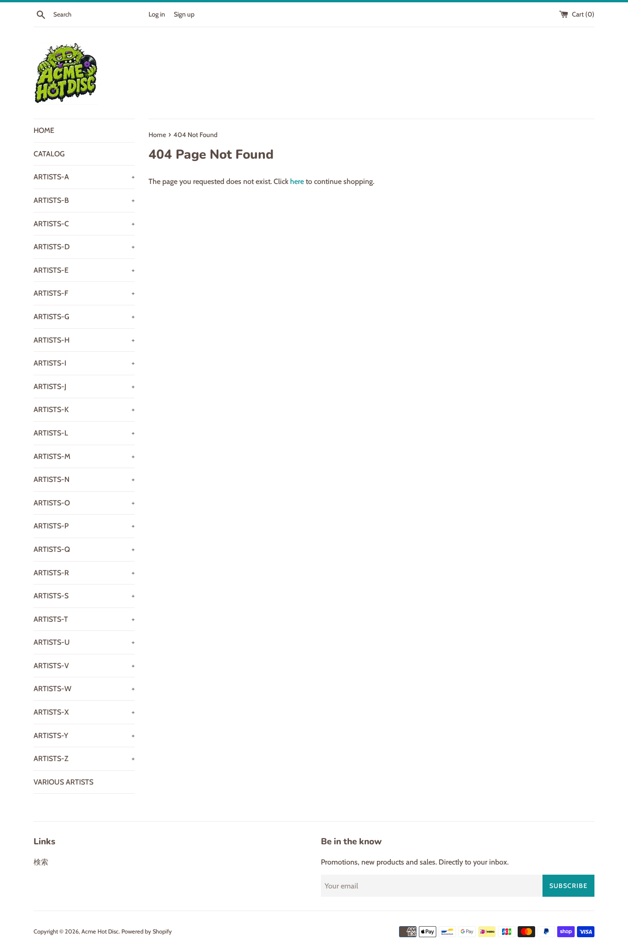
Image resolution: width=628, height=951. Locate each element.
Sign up (184, 14)
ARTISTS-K (84, 409)
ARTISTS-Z (84, 758)
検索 (41, 862)
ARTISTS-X (84, 712)
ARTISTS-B (84, 200)
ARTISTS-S (84, 595)
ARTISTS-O (84, 502)
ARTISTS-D (84, 246)
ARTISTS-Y (84, 735)
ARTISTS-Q (84, 549)
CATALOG (49, 153)
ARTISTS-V (84, 665)
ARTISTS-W (84, 688)
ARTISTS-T (84, 619)
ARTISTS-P (84, 525)
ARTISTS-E (84, 270)
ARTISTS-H (84, 340)
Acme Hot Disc (100, 931)
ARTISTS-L (84, 433)
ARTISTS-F (84, 293)
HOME (44, 130)
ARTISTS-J (84, 386)
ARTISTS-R (84, 572)
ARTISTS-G (84, 316)
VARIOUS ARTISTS (63, 782)
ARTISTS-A (84, 176)
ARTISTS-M (84, 456)
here (297, 181)
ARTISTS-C (84, 223)
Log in (156, 14)
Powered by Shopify (146, 931)
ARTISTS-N (84, 479)
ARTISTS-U (84, 642)
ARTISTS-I (84, 363)
